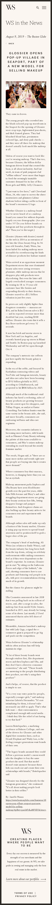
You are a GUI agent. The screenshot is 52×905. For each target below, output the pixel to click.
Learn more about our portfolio (22, 879)
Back (11, 43)
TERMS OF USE (23, 893)
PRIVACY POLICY (26, 896)
